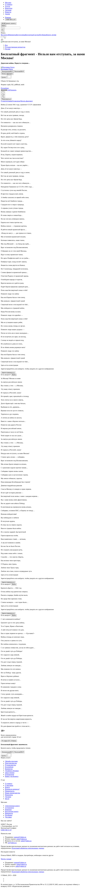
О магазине (9, 785)
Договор (8, 797)
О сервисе (8, 4)
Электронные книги (12, 806)
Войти (3, 25)
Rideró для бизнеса (11, 776)
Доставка (8, 817)
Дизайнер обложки (12, 771)
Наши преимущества (12, 793)
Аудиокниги (9, 808)
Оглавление (16, 101)
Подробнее (5, 88)
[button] (43, 30)
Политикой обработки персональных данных (28, 848)
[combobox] (43, 28)
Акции (7, 14)
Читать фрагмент (7, 74)
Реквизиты (9, 795)
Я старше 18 (6, 741)
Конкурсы (8, 8)
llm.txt (7, 799)
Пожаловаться (6, 99)
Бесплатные (29, 35)
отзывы (9, 101)
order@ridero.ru (26, 841)
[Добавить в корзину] (9, 76)
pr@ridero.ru (12, 843)
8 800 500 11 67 (6, 830)
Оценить (13, 90)
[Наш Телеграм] (6, 881)
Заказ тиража (9, 773)
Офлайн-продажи (11, 761)
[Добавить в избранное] (3, 92)
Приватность (9, 791)
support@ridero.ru (20, 837)
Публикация (9, 774)
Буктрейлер (9, 767)
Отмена (13, 741)
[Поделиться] (3, 96)
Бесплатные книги (11, 811)
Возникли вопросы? (12, 789)
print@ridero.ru (21, 839)
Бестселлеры (20, 35)
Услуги (7, 6)
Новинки (8, 809)
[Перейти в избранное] (2, 38)
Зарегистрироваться (8, 372)
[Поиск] (3, 30)
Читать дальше (6, 859)
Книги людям (51, 35)
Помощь (8, 17)
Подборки (42, 35)
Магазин (8, 2)
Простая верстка (11, 763)
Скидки (36, 35)
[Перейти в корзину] (4, 38)
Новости (8, 12)
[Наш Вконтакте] (6, 879)
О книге (4, 101)
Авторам (8, 10)
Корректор (9, 769)
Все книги (4, 35)
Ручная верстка (10, 765)
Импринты (12, 35)
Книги (7, 787)
